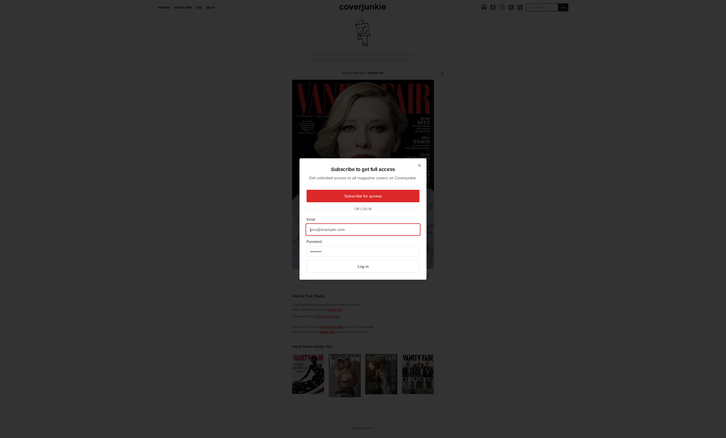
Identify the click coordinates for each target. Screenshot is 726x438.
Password (314, 242)
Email (311, 220)
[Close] (419, 165)
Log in (363, 266)
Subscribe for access (363, 196)
